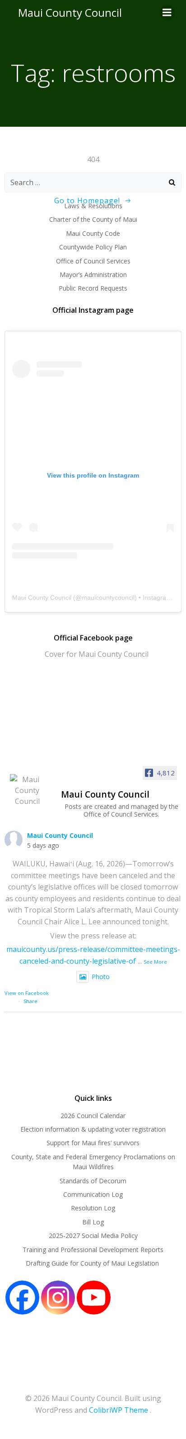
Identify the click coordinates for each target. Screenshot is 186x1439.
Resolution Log (93, 1208)
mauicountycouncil (108, 597)
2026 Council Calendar (93, 1115)
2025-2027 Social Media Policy (93, 1235)
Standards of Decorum (93, 1180)
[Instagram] (58, 1298)
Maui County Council (70, 12)
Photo (101, 976)
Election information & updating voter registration (93, 1129)
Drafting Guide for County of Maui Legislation (93, 1263)
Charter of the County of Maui (93, 219)
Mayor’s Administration (93, 274)
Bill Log (93, 1222)
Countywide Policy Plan (93, 247)
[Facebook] (22, 1298)
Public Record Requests (93, 288)
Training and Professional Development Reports (93, 1249)
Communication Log (93, 1194)
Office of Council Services (93, 261)
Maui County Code (93, 233)
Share (30, 1001)
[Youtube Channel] (94, 1298)
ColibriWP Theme (118, 1410)
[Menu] (167, 12)
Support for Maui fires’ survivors (93, 1142)
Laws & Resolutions (93, 205)
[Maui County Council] (27, 790)
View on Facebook (27, 993)
